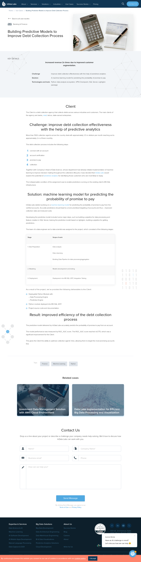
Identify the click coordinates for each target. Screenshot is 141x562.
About (66, 539)
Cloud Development (43, 547)
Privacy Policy (76, 507)
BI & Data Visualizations (45, 539)
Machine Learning (16, 532)
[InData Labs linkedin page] (117, 525)
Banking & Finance (20, 24)
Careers (67, 535)
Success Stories (70, 528)
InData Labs (99, 173)
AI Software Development (19, 535)
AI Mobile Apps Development (20, 539)
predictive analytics (51, 176)
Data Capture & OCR (17, 547)
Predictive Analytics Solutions (47, 543)
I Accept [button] (93, 558)
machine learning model (60, 205)
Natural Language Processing (20, 543)
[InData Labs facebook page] (112, 525)
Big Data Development (44, 528)
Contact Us (133, 4)
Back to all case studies (20, 19)
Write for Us (68, 547)
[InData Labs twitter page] (129, 525)
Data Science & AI (16, 528)
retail (45, 115)
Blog (65, 532)
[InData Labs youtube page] (123, 525)
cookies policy (80, 558)
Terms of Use (64, 507)
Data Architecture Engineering (47, 532)
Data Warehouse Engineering (47, 535)
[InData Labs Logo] (9, 4)
